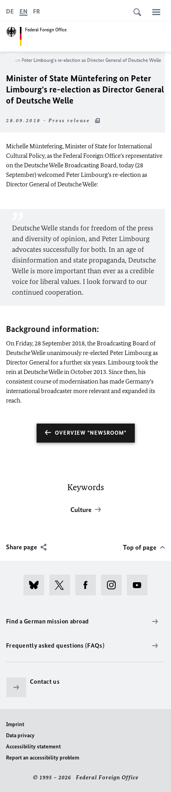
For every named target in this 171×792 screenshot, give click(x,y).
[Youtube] (140, 585)
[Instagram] (114, 585)
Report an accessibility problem (42, 757)
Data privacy (20, 735)
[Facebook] (88, 585)
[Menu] (156, 12)
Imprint (15, 724)
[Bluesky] (36, 585)
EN (23, 11)
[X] (62, 585)
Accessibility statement (33, 746)
